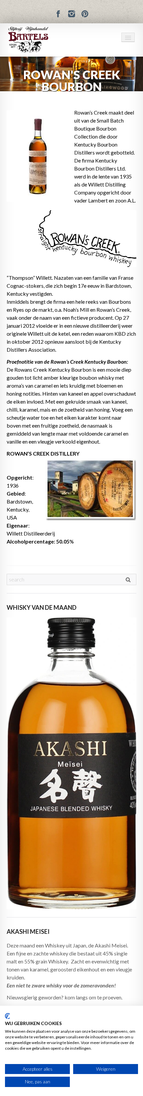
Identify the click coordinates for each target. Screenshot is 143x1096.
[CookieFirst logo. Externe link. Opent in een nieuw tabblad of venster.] (7, 1016)
